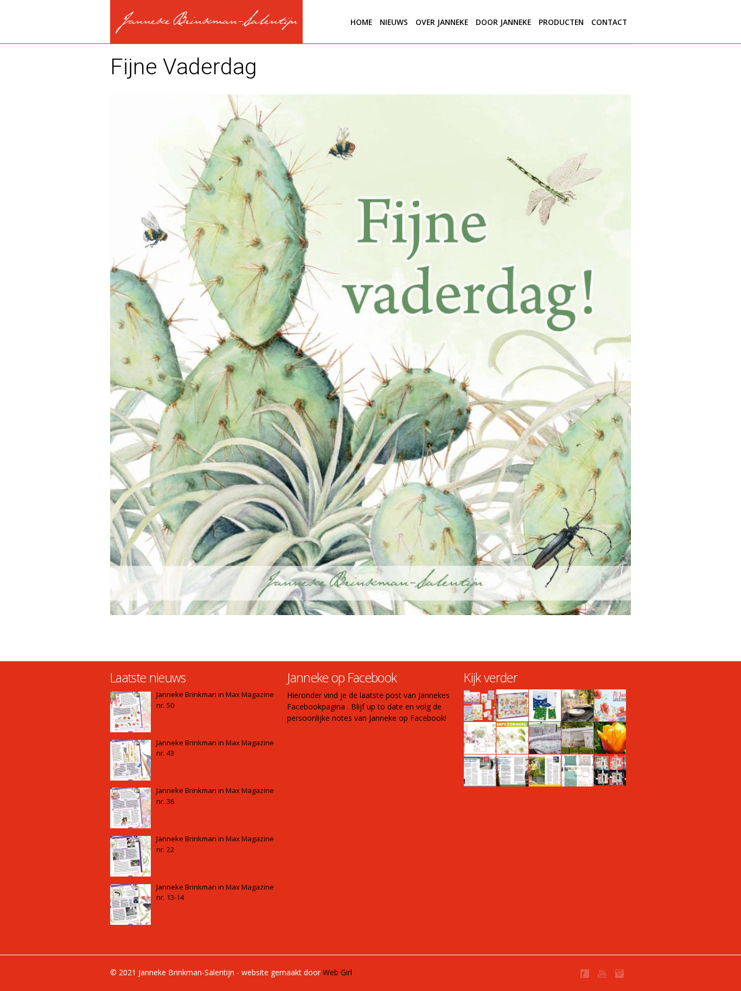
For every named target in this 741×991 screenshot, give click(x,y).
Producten (561, 22)
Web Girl (337, 972)
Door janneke (503, 22)
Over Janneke (442, 22)
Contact (609, 22)
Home (361, 22)
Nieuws (394, 22)
